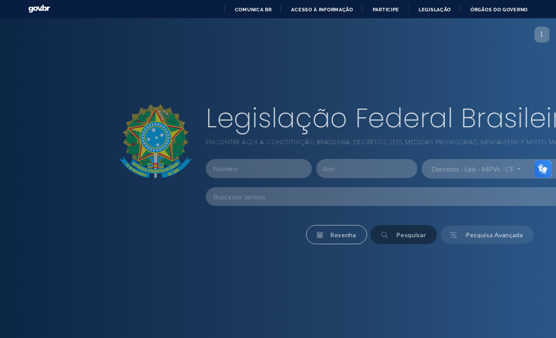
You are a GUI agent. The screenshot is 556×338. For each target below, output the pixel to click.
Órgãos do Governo (499, 10)
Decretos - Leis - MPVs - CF (376, 169)
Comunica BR (253, 10)
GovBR (39, 9)
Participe (386, 10)
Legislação (435, 10)
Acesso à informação (322, 10)
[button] (239, 234)
